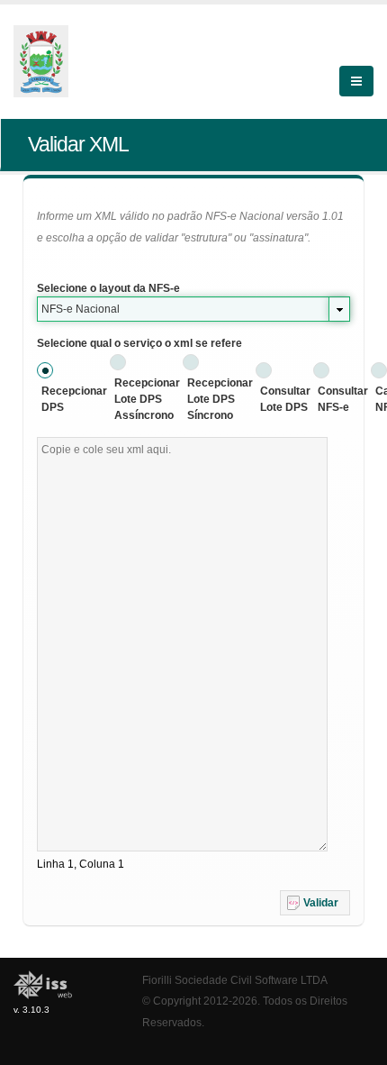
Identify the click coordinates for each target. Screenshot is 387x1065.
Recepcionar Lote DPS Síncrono (220, 399)
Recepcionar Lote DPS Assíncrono (147, 399)
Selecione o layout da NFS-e (108, 288)
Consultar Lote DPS (285, 399)
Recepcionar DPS (74, 399)
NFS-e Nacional (80, 309)
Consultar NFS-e (343, 399)
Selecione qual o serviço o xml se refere (139, 343)
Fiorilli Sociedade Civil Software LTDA (235, 980)
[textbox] (182, 644)
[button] (315, 902)
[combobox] (193, 309)
